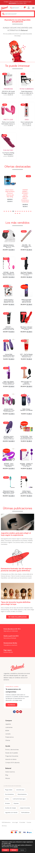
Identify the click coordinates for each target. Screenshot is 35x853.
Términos (4, 826)
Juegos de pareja (25, 808)
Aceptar (5, 850)
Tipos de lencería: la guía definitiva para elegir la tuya (15, 603)
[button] (15, 213)
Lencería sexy (20, 790)
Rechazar (14, 850)
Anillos (7, 799)
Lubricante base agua (19, 799)
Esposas (16, 803)
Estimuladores (25, 812)
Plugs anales (8, 790)
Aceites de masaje (10, 808)
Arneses (7, 803)
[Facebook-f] (14, 711)
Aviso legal (15, 822)
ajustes (15, 847)
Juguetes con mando (11, 812)
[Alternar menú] (33, 8)
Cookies (29, 822)
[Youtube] (17, 711)
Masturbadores (22, 794)
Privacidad (22, 822)
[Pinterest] (20, 711)
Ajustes (22, 850)
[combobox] (16, 7)
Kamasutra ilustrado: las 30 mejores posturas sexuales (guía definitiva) (16, 569)
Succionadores (9, 794)
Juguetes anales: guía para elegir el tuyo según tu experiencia (16, 534)
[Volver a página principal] (4, 8)
